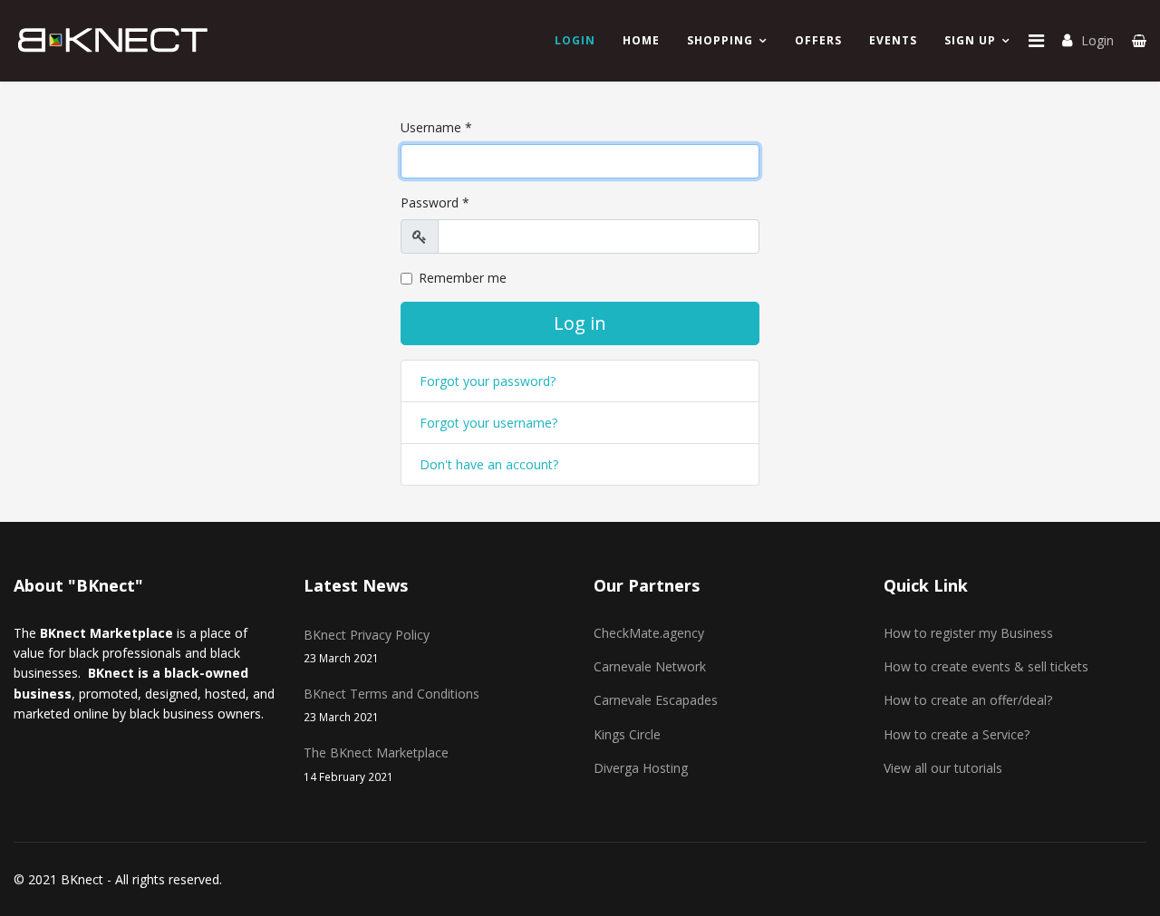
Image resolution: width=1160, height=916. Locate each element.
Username (436, 127)
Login (1097, 40)
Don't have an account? (489, 464)
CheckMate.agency (649, 632)
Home (641, 40)
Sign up (970, 40)
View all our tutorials (943, 767)
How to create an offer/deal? (968, 700)
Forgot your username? (488, 422)
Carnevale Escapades (656, 700)
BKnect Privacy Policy (367, 645)
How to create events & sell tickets (986, 666)
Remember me (463, 277)
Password (435, 202)
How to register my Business (968, 632)
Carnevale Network (650, 666)
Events (893, 40)
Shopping (720, 40)
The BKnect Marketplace (376, 763)
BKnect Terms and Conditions (391, 704)
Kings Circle (627, 734)
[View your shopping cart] (1139, 40)
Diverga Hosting (641, 767)
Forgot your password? (488, 381)
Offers (818, 40)
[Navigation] (1036, 41)
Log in (580, 323)
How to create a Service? (957, 734)
